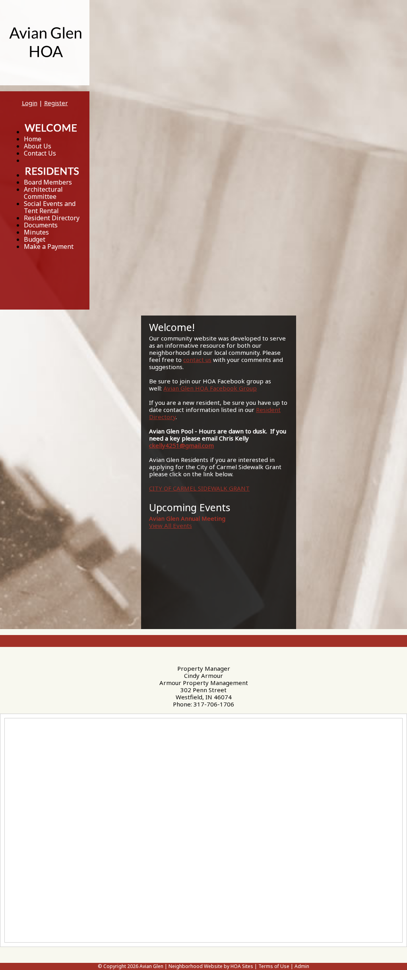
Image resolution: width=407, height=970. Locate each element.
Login (29, 103)
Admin (302, 966)
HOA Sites (242, 966)
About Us (37, 146)
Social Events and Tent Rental (50, 207)
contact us (197, 360)
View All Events (170, 525)
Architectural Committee (43, 193)
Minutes (36, 232)
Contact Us (40, 153)
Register (56, 103)
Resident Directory (51, 218)
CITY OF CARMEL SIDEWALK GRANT (199, 488)
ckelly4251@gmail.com (181, 445)
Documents (41, 225)
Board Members (48, 182)
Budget (34, 239)
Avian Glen (151, 966)
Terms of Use (273, 966)
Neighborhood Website (196, 966)
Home (32, 139)
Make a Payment (49, 246)
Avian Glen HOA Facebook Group (210, 388)
